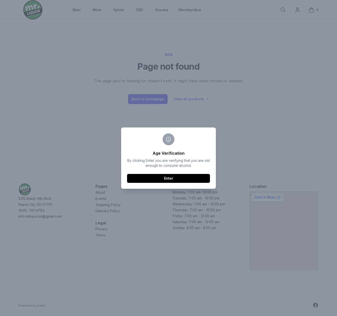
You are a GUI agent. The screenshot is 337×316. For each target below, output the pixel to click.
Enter (168, 178)
